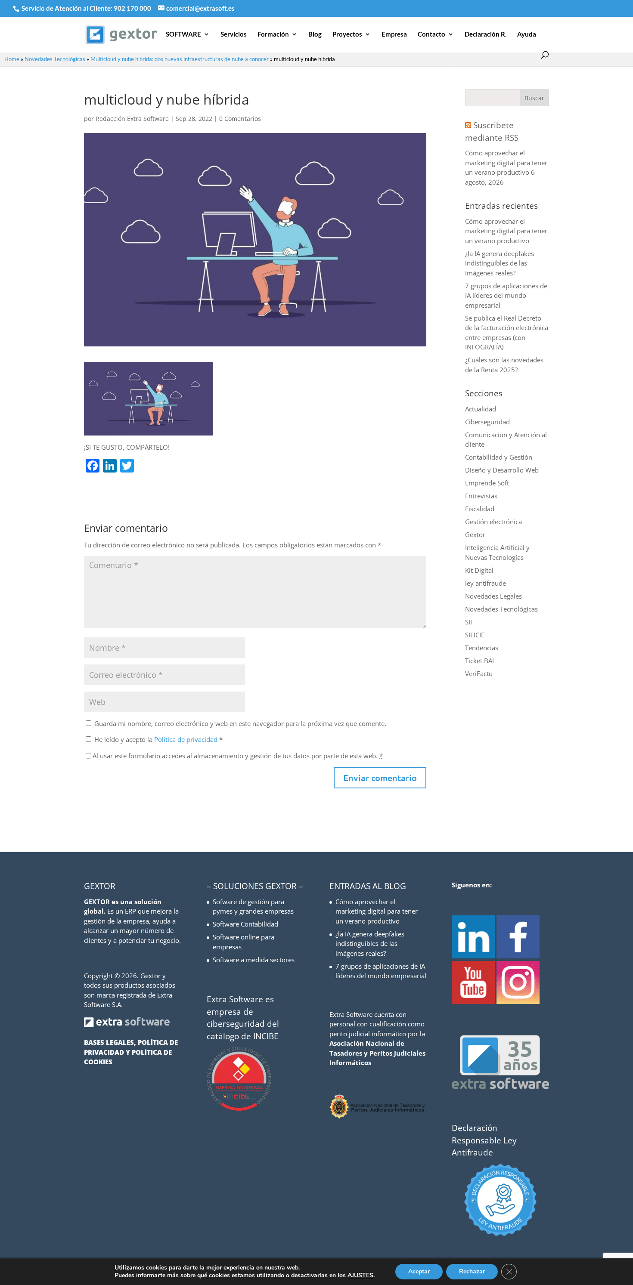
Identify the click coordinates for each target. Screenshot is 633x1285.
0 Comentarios (240, 118)
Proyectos (347, 34)
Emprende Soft (487, 483)
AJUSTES (360, 1275)
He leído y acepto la (158, 739)
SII (468, 622)
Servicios (233, 34)
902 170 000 (133, 8)
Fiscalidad (479, 508)
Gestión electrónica (493, 521)
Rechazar (472, 1271)
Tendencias (481, 647)
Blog (315, 34)
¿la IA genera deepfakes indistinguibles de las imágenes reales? (499, 263)
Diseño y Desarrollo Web (502, 470)
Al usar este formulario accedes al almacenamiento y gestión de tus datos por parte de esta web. (238, 755)
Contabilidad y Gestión (498, 457)
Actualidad (480, 409)
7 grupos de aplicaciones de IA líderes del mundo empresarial (506, 295)
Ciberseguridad (487, 421)
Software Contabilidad (245, 924)
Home (11, 59)
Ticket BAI (479, 660)
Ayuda (526, 34)
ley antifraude (485, 583)
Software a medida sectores (254, 959)
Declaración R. (485, 34)
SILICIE (474, 634)
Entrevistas (481, 495)
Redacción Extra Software (132, 118)
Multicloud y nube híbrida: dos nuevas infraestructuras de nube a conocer (179, 59)
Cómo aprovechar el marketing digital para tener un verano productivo (506, 162)
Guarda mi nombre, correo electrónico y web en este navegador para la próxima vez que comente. (240, 723)
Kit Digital (479, 570)
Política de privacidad (186, 739)
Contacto (431, 34)
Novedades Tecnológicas (55, 59)
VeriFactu (479, 673)
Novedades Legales (493, 596)
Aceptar (419, 1271)
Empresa (394, 34)
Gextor (475, 534)
